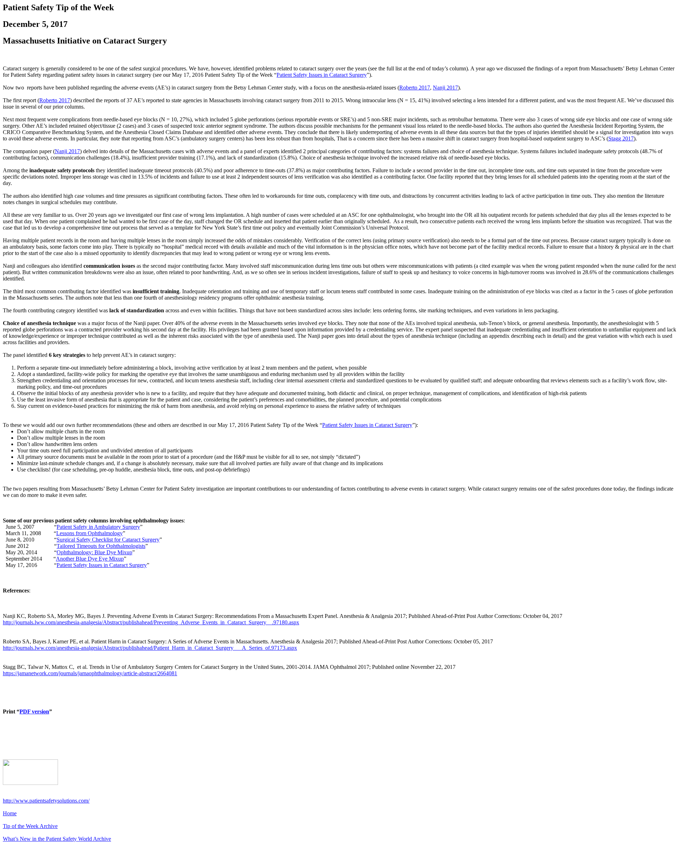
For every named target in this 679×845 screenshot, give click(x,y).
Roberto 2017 (414, 88)
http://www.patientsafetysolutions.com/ (46, 801)
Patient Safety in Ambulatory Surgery (98, 527)
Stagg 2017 (621, 138)
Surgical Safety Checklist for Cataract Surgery (108, 540)
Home (10, 813)
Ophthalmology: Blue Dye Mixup (94, 552)
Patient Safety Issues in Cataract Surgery (322, 75)
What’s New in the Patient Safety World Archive (57, 839)
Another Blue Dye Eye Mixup (90, 559)
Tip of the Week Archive (30, 826)
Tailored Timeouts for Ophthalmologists (101, 546)
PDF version (34, 711)
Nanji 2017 (445, 88)
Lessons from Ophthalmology (89, 533)
